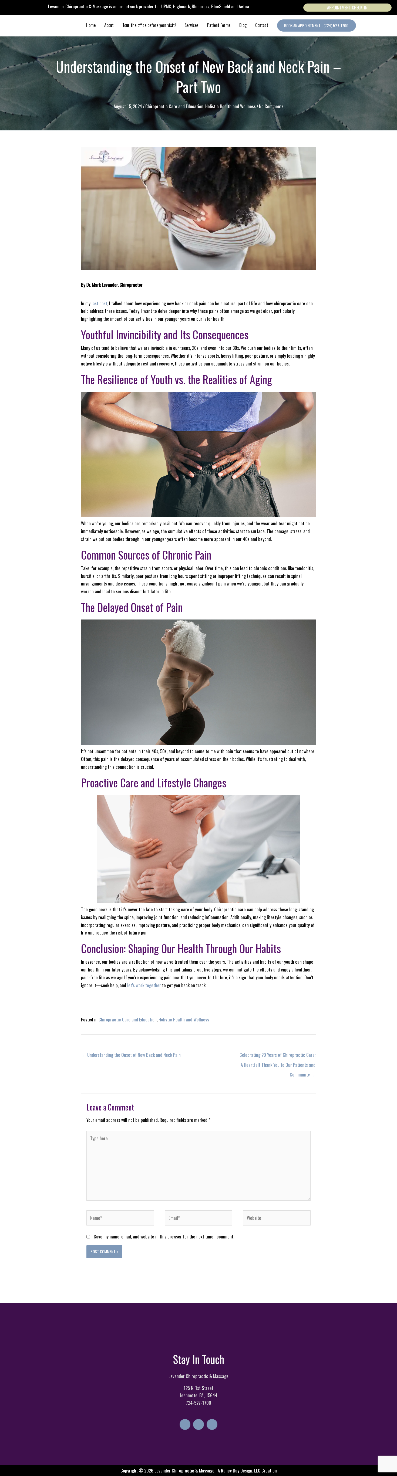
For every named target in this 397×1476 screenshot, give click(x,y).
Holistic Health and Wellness (230, 106)
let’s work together (144, 985)
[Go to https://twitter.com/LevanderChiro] (198, 1424)
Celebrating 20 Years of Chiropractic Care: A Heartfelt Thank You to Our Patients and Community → (277, 1056)
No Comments (271, 106)
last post (99, 303)
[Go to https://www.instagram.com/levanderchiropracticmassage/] (212, 1424)
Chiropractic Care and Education (174, 106)
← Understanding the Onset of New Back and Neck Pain (131, 1054)
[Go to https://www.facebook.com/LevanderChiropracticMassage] (185, 1424)
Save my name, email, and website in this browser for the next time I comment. (164, 1236)
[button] (316, 25)
